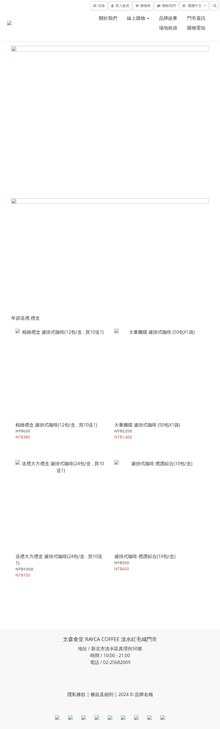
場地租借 (168, 28)
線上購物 (136, 18)
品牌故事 (168, 18)
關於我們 (108, 18)
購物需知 (196, 28)
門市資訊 (196, 18)
